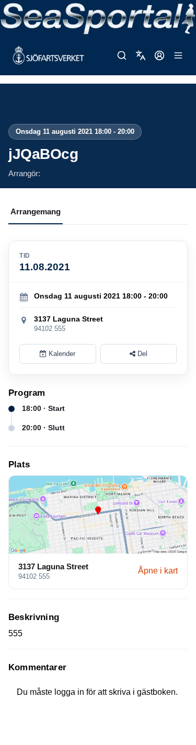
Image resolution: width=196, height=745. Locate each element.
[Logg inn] (159, 55)
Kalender (61, 354)
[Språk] (140, 55)
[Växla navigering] (178, 55)
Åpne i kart (158, 570)
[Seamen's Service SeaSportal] (98, 18)
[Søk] (121, 55)
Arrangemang (35, 211)
